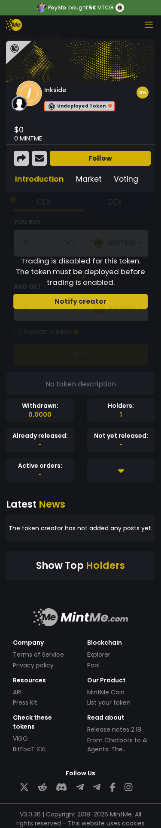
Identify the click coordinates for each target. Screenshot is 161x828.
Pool (93, 665)
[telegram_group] (80, 787)
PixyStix (57, 7)
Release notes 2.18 (114, 729)
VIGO (20, 738)
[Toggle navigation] (148, 24)
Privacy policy (33, 665)
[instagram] (128, 787)
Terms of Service (38, 654)
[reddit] (42, 787)
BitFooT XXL (30, 749)
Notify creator (80, 301)
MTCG (105, 7)
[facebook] (112, 787)
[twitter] (24, 787)
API (17, 692)
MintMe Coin (106, 692)
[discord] (61, 787)
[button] (143, 93)
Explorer (98, 654)
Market (89, 179)
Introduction (39, 179)
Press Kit (25, 702)
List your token (109, 702)
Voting (126, 179)
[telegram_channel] (96, 787)
